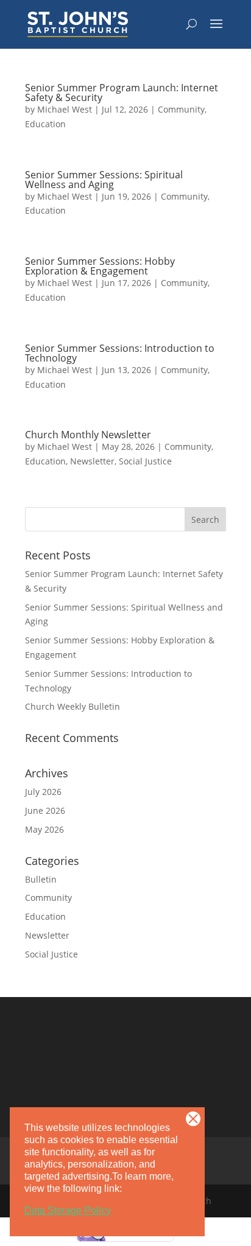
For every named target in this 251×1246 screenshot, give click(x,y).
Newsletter (92, 461)
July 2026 (43, 791)
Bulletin (41, 879)
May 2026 (44, 829)
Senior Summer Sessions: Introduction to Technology (119, 353)
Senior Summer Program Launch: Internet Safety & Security (121, 92)
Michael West (64, 109)
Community (181, 109)
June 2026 (45, 810)
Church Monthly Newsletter (88, 434)
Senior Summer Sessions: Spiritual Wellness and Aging (104, 179)
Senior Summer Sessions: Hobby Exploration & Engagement (100, 266)
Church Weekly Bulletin (72, 706)
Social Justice (145, 461)
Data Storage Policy (67, 1210)
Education (45, 124)
